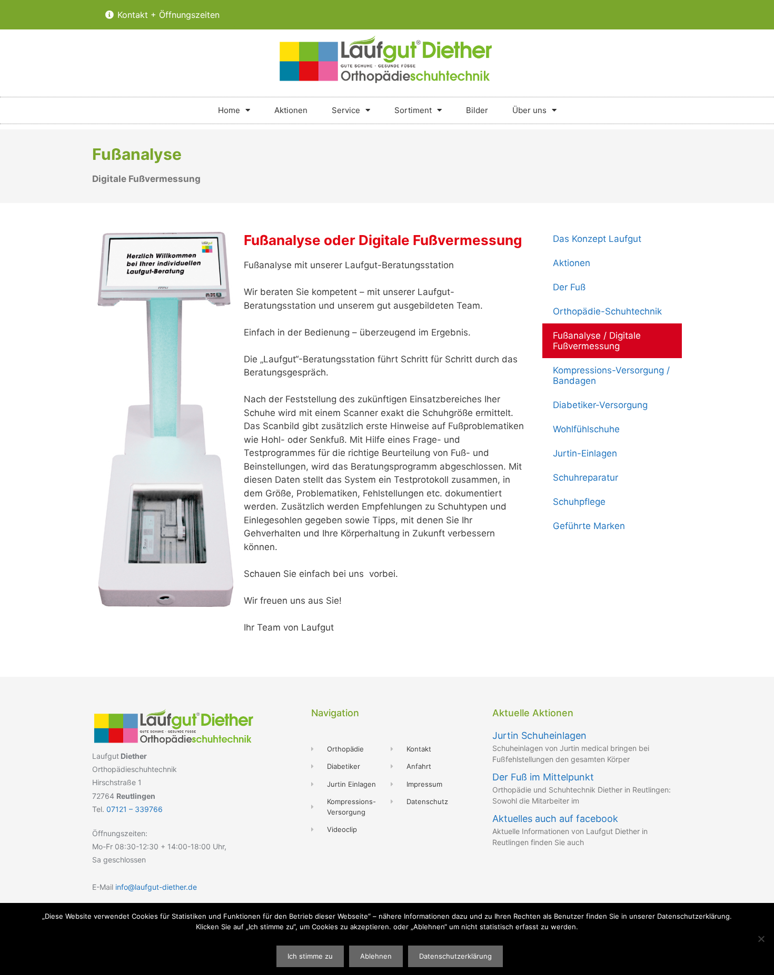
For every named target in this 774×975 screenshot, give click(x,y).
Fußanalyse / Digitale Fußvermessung (597, 340)
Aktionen (290, 110)
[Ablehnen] (761, 938)
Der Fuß (569, 287)
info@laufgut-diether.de (156, 886)
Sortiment (413, 110)
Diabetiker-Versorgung (600, 405)
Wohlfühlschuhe (586, 429)
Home (229, 110)
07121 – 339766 (134, 809)
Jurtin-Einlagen (585, 453)
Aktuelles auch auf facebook (555, 818)
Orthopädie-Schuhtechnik (607, 311)
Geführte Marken (589, 526)
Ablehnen (376, 956)
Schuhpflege (579, 501)
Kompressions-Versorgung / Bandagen (611, 375)
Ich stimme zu (310, 956)
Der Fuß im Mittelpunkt (543, 777)
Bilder (477, 110)
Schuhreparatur (585, 477)
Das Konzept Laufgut (597, 238)
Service (346, 110)
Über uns (529, 110)
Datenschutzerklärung (455, 956)
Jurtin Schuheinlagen (539, 735)
